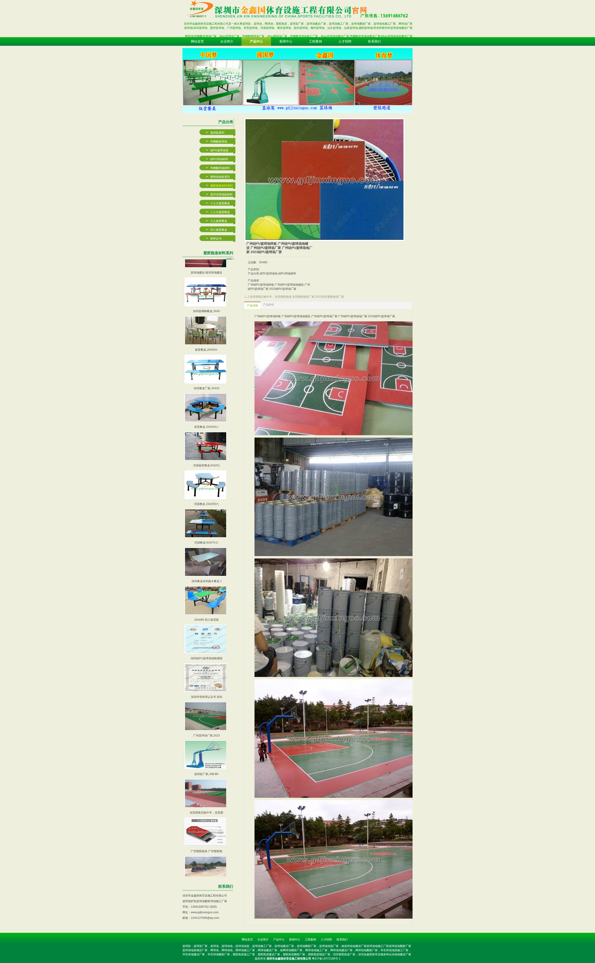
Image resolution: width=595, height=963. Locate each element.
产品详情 (252, 305)
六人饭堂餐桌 (218, 221)
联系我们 (342, 939)
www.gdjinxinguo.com (204, 912)
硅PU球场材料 (219, 159)
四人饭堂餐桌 (218, 229)
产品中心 (278, 939)
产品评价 (268, 304)
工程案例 (310, 939)
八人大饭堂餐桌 (220, 212)
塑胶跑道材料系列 (221, 185)
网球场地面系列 (220, 176)
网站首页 (247, 939)
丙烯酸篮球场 (218, 141)
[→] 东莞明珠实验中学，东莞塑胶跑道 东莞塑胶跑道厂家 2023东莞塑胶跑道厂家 (294, 296)
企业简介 (263, 939)
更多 (230, 259)
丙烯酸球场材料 (220, 168)
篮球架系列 (217, 132)
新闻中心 (294, 939)
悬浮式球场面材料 (221, 194)
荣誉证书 (215, 238)
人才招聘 (326, 939)
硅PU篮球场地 (219, 150)
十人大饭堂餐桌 (220, 203)
